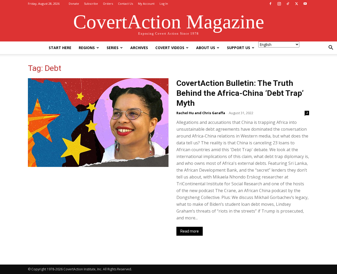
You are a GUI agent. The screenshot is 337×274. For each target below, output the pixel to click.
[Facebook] (270, 3)
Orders (108, 4)
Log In (164, 4)
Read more (189, 231)
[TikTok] (288, 3)
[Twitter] (296, 3)
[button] (330, 48)
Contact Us (125, 4)
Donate (74, 4)
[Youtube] (305, 3)
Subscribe (91, 4)
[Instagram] (279, 3)
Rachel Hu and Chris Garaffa (200, 112)
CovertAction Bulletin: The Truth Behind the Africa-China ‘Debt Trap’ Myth (240, 93)
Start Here (60, 47)
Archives (139, 47)
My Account (146, 4)
